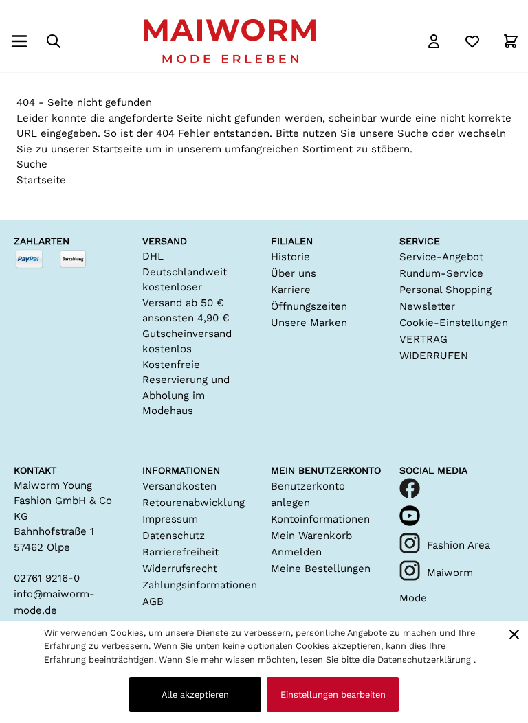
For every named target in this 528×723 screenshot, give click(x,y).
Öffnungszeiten (309, 306)
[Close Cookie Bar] (514, 634)
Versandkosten (179, 486)
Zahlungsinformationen (199, 585)
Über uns (293, 273)
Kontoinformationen (320, 519)
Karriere (291, 290)
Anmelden (296, 552)
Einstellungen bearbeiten (333, 694)
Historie (290, 257)
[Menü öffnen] (19, 41)
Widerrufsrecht (179, 568)
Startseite (117, 149)
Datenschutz (173, 535)
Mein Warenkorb (311, 535)
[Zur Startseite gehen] (229, 41)
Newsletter (427, 306)
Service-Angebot (441, 257)
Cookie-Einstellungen (453, 323)
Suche (412, 133)
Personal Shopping (445, 290)
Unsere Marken (309, 323)
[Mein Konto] (434, 41)
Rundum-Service (441, 273)
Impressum (170, 519)
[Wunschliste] (472, 41)
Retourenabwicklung (193, 502)
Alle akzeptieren (195, 694)
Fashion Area (458, 545)
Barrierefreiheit (180, 552)
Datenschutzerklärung (425, 659)
